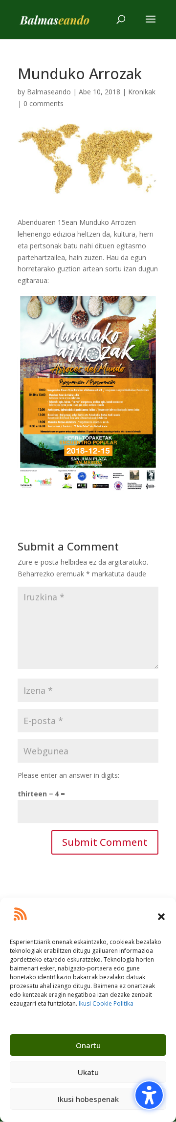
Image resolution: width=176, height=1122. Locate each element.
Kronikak (141, 91)
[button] (161, 917)
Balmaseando (49, 91)
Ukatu (88, 1072)
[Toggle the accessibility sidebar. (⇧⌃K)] (149, 1095)
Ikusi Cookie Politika (106, 1003)
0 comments (43, 103)
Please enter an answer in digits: (68, 775)
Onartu (88, 1045)
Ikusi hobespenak (88, 1099)
